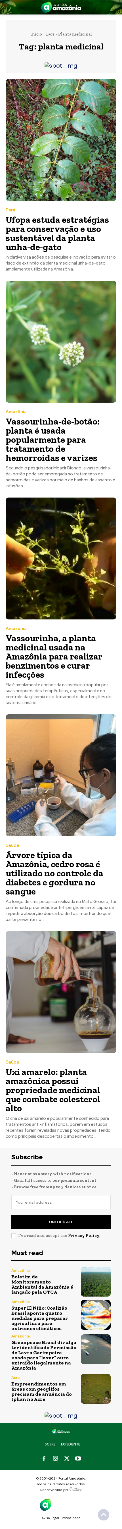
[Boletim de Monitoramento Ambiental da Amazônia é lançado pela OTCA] (96, 1282)
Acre (15, 1378)
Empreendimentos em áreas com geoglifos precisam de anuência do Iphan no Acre (41, 1391)
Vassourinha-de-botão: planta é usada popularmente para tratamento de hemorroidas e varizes (53, 439)
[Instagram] (55, 1459)
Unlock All (61, 1222)
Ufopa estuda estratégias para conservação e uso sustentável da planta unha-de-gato (57, 233)
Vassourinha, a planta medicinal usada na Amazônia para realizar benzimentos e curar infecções (54, 656)
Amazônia (16, 412)
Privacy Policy (83, 1235)
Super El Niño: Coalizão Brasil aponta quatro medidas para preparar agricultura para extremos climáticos (39, 1318)
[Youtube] (78, 1459)
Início (36, 34)
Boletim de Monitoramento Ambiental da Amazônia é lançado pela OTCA (42, 1284)
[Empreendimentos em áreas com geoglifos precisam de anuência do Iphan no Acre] (96, 1389)
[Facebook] (44, 1459)
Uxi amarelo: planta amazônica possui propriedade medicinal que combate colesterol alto (53, 1090)
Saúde (12, 845)
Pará (10, 210)
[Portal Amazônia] (61, 7)
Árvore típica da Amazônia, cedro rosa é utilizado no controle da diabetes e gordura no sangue (54, 873)
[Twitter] (66, 1459)
